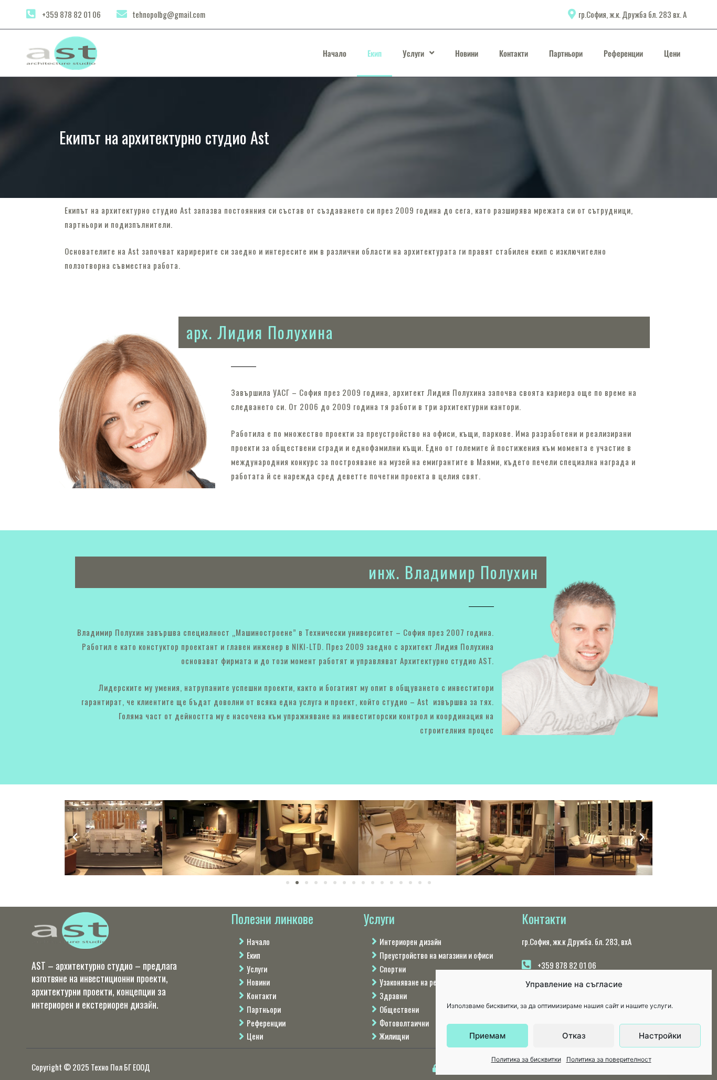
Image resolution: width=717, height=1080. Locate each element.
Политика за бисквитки (526, 1059)
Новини (466, 53)
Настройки (660, 1036)
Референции (623, 53)
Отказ (574, 1036)
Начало (334, 53)
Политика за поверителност (608, 1059)
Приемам (487, 1036)
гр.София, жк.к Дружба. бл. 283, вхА (576, 941)
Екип (374, 53)
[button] (75, 837)
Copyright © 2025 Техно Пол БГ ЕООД (90, 1067)
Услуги (413, 53)
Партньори (566, 53)
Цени (672, 53)
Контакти (513, 53)
